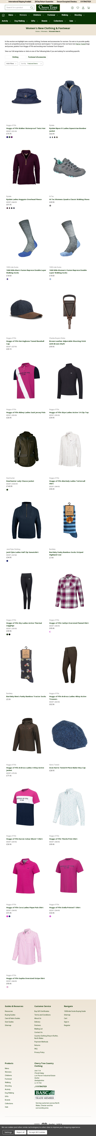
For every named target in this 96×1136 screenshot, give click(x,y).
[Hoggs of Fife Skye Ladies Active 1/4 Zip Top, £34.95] (69, 380)
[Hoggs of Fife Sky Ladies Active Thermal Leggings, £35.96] (26, 591)
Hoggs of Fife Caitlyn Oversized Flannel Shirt (69, 623)
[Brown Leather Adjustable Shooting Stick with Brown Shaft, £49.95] (69, 309)
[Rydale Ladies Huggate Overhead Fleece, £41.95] (26, 167)
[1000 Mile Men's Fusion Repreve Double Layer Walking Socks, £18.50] (26, 238)
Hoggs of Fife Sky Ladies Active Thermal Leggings (24, 624)
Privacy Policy (39, 1052)
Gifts (33, 21)
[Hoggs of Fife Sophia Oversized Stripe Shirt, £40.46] (26, 946)
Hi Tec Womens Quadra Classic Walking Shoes (69, 199)
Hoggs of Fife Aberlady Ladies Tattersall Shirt (67, 482)
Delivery (37, 1022)
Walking (65, 15)
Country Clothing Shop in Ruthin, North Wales (46, 1037)
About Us (37, 1018)
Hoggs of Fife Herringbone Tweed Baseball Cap (25, 342)
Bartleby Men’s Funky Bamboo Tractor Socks (26, 696)
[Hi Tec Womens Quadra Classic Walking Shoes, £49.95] (69, 167)
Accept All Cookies (37, 1132)
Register (67, 1025)
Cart (65, 1018)
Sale (71, 21)
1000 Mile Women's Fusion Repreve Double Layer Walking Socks (68, 271)
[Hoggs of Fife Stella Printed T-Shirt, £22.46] (69, 876)
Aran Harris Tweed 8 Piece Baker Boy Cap (67, 767)
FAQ (35, 1049)
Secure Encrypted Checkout (67, 2)
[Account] (83, 8)
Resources (9, 1011)
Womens (23, 15)
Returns (37, 1045)
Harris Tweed (81, 44)
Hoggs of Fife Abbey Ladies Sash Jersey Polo (25, 412)
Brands (45, 21)
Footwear (51, 15)
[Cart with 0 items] (88, 8)
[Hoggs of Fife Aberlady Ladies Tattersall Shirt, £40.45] (69, 449)
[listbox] (35, 63)
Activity (5, 21)
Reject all (20, 1132)
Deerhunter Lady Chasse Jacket (20, 481)
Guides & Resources (14, 1006)
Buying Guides (10, 1015)
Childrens (37, 15)
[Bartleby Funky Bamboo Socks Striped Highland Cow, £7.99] (69, 520)
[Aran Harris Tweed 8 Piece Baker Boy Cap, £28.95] (69, 736)
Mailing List (38, 1029)
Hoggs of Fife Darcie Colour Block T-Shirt (24, 839)
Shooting (78, 15)
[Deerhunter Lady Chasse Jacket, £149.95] (26, 449)
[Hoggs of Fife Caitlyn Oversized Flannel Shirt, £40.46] (69, 591)
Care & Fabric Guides (12, 1018)
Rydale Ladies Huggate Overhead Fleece (24, 199)
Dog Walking (19, 21)
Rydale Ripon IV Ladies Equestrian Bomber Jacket (67, 129)
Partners (37, 1025)
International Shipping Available (20, 2)
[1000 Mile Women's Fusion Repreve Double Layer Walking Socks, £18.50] (69, 238)
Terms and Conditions (42, 1015)
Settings (8, 1132)
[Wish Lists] (77, 8)
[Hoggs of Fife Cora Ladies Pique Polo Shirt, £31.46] (26, 876)
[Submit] (31, 7)
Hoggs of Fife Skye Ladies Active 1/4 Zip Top (69, 412)
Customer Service (42, 1006)
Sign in (66, 1022)
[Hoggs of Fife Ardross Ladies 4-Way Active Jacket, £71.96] (26, 736)
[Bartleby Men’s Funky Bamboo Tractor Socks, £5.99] (26, 665)
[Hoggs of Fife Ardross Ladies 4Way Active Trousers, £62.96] (69, 665)
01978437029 (86, 2)
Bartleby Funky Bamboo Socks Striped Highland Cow (66, 553)
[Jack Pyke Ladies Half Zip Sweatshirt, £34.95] (26, 520)
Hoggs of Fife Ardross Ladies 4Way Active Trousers (67, 697)
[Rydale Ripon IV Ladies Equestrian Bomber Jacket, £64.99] (69, 96)
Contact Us (38, 1032)
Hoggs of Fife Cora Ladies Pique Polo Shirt (24, 907)
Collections (58, 21)
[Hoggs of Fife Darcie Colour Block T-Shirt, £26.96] (26, 807)
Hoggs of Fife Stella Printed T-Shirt (64, 907)
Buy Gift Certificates (41, 1011)
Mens (11, 15)
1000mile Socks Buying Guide (75, 1011)
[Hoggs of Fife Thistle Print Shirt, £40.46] (69, 807)
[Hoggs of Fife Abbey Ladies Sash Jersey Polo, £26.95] (26, 380)
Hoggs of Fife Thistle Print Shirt (63, 839)
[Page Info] (72, 8)
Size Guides (9, 1022)
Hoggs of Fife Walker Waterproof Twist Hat (25, 128)
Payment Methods (41, 1042)
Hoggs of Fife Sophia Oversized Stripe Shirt (25, 978)
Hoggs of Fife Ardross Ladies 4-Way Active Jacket (25, 769)
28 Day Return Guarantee (44, 2)
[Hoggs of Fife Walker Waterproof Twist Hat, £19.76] (26, 96)
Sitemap (8, 1025)
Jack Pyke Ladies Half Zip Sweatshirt (22, 552)
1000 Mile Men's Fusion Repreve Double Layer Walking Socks (26, 271)
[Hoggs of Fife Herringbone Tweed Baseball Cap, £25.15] (26, 309)
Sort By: (23, 63)
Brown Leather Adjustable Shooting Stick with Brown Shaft (67, 342)
